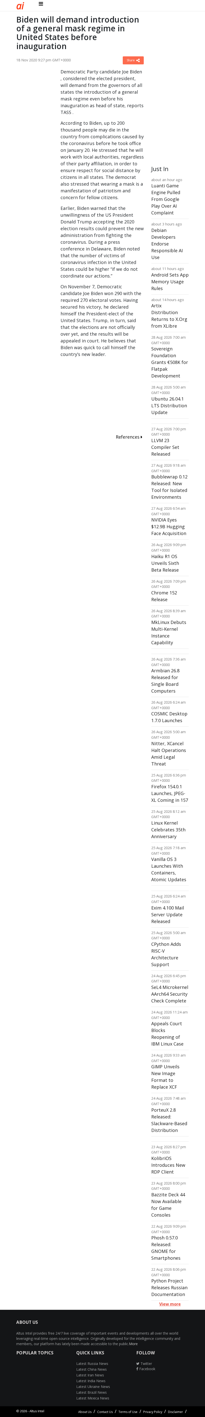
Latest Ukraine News (93, 1386)
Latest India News (91, 1380)
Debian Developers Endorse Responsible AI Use (167, 243)
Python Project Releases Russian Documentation (169, 1287)
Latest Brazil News (91, 1392)
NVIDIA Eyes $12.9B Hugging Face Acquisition (168, 526)
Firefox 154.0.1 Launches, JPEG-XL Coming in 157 (169, 793)
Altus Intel (37, 1411)
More (133, 1343)
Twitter (146, 1363)
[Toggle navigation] (41, 4)
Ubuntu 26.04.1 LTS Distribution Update (169, 405)
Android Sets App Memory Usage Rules (170, 281)
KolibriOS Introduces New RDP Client (168, 1165)
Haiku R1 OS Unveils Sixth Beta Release (165, 563)
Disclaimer (175, 1412)
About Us (85, 1412)
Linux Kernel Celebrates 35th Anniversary (168, 829)
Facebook (146, 1368)
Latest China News (91, 1369)
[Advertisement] (34, 143)
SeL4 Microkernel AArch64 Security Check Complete (169, 994)
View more (170, 1304)
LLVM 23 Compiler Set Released (165, 447)
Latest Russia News (92, 1363)
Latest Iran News (90, 1375)
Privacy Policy (152, 1412)
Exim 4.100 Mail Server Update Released (167, 914)
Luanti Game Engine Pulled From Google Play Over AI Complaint (165, 199)
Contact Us (105, 1412)
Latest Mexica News (92, 1398)
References (128, 437)
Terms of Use (128, 1412)
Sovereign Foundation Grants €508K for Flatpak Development (169, 362)
